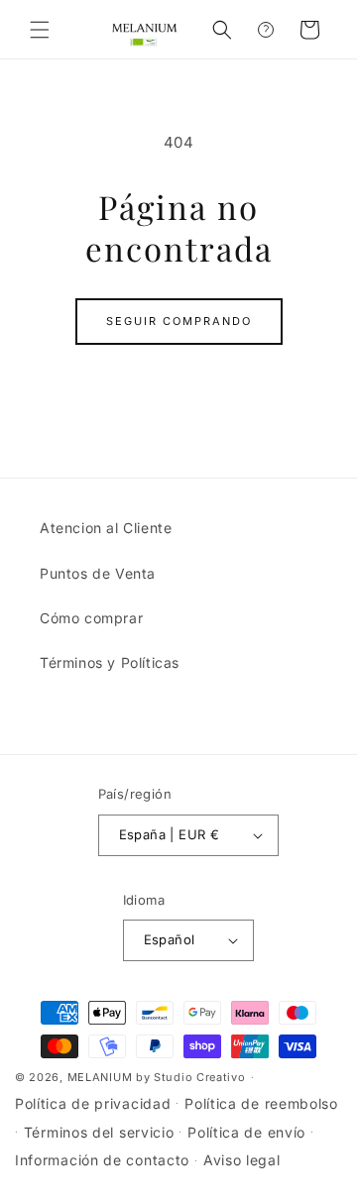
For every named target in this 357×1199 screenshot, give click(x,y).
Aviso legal (242, 1159)
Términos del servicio (99, 1132)
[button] (39, 30)
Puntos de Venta (98, 573)
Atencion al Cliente (106, 527)
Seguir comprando (179, 321)
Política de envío (246, 1132)
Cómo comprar (91, 617)
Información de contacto (102, 1159)
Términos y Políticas (109, 662)
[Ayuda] (266, 30)
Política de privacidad (93, 1103)
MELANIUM (100, 1077)
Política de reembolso (261, 1103)
